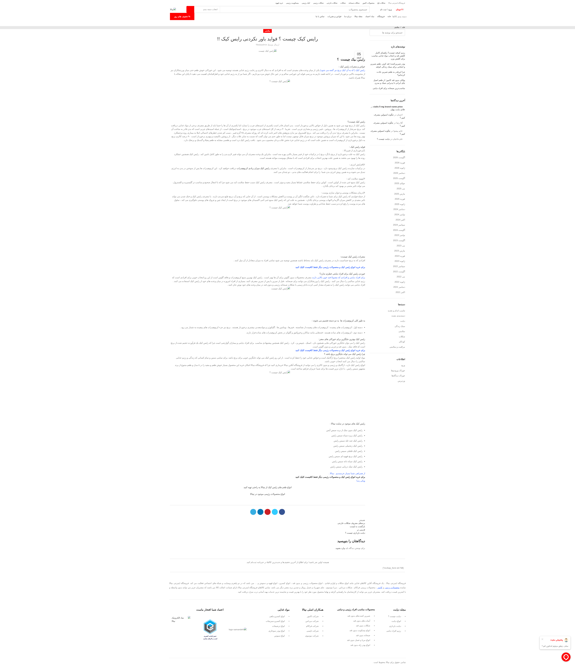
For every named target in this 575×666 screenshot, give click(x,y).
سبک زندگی (400, 326)
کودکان (402, 341)
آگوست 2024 (399, 230)
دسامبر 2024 (399, 209)
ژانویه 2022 (400, 282)
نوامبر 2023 (399, 235)
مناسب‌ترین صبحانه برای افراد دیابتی (389, 88)
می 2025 (401, 188)
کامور (379, 587)
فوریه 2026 (400, 162)
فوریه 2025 (400, 199)
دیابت (402, 321)
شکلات (402, 336)
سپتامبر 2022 (399, 266)
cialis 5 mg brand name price (388, 106)
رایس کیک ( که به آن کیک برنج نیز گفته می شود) (342, 70)
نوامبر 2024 (399, 214)
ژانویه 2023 (400, 261)
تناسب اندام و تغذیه (396, 310)
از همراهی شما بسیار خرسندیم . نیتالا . (347, 473)
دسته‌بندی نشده (398, 316)
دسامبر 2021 (399, 287)
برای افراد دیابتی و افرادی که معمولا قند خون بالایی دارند (338, 277)
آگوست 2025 (399, 178)
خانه (403, 27)
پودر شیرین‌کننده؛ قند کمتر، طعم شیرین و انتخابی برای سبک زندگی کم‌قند (387, 65)
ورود (403, 365)
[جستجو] (190, 9)
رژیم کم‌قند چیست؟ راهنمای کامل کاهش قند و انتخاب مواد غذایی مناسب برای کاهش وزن (388, 56)
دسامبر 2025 (399, 173)
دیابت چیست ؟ (383, 139)
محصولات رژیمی (392, 587)
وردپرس (401, 381)
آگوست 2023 (399, 240)
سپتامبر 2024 (399, 225)
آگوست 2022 (399, 271)
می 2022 (401, 276)
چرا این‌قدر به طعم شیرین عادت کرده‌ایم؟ (391, 73)
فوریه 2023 (400, 256)
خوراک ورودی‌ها (398, 370)
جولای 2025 (399, 183)
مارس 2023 (399, 251)
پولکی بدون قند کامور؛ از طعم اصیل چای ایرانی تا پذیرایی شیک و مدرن (389, 81)
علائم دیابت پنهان (398, 109)
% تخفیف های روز (182, 16)
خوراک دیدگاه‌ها (398, 375)
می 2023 (401, 245)
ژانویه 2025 (400, 204)
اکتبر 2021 (400, 292)
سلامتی (396, 27)
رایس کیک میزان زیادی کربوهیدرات (253, 168)
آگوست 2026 (399, 157)
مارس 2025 (399, 194)
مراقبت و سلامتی (397, 347)
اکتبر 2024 (400, 220)
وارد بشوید (340, 548)
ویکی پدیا (361, 480)
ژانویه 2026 (400, 168)
